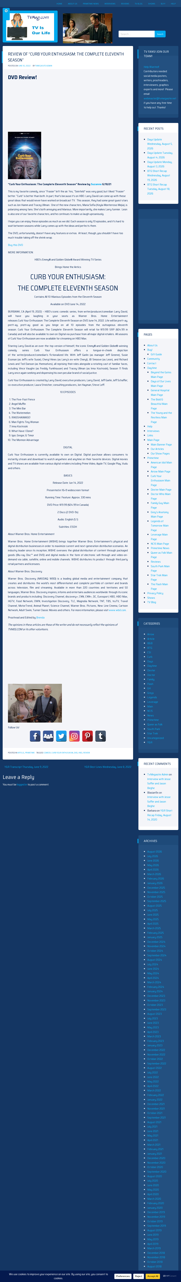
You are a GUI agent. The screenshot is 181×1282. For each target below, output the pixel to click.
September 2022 (156, 1063)
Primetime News (91, 3)
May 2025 (153, 919)
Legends (152, 697)
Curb (149, 657)
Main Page (153, 440)
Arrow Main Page (160, 471)
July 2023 (152, 1018)
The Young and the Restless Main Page (161, 417)
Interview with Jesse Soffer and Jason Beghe (159, 783)
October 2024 (155, 951)
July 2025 (152, 910)
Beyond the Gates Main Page (161, 374)
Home (59, 3)
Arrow (150, 634)
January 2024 (155, 991)
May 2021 (152, 1135)
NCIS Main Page (160, 543)
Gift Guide (156, 354)
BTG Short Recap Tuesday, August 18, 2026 (158, 189)
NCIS (150, 711)
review (86, 752)
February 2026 (155, 878)
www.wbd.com (117, 610)
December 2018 (156, 1253)
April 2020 (153, 1194)
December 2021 (156, 1104)
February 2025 (155, 933)
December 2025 (156, 887)
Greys (150, 693)
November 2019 (156, 1217)
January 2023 (154, 1045)
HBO (80, 752)
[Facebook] (35, 736)
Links (150, 435)
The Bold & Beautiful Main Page (159, 404)
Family (150, 679)
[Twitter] (61, 736)
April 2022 (153, 1086)
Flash (150, 684)
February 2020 (155, 1203)
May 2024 (153, 973)
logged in (22, 784)
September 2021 (156, 1117)
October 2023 (155, 1005)
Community (153, 359)
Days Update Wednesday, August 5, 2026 (160, 144)
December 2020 (156, 1158)
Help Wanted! (151, 67)
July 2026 (152, 856)
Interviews (109, 3)
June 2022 (153, 1077)
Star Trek (152, 733)
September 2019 (156, 1226)
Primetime (30, 752)
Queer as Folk (154, 724)
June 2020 (153, 1185)
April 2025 (153, 923)
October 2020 (155, 1167)
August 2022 (154, 1068)
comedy (47, 752)
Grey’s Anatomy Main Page (160, 514)
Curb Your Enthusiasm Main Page (160, 480)
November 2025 (156, 892)
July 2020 (152, 1180)
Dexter (151, 670)
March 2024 (154, 982)
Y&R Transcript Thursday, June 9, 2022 (26, 767)
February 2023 (155, 1041)
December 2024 (156, 942)
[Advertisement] (143, 16)
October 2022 (155, 1059)
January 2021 (154, 1153)
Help (173, 3)
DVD (76, 752)
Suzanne (96, 184)
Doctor (151, 675)
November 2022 (156, 1054)
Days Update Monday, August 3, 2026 (159, 164)
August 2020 (154, 1176)
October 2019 (155, 1221)
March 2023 (154, 1036)
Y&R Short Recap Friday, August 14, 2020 (159, 815)
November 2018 (156, 1257)
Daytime (152, 368)
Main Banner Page (161, 444)
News (150, 715)
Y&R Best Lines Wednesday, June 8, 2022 (107, 767)
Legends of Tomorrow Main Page (160, 525)
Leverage (152, 702)
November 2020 (156, 1162)
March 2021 (153, 1144)
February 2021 (155, 1149)
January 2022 (154, 1099)
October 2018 (155, 1262)
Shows (151, 3)
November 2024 (156, 946)
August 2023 (154, 1014)
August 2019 (154, 1230)
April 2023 (153, 1032)
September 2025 (156, 901)
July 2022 (152, 1072)
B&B (150, 643)
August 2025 (154, 905)
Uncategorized (155, 738)
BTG (149, 648)
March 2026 (154, 874)
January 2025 (154, 937)
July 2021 (152, 1126)
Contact (151, 363)
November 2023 (156, 1000)
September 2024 (157, 955)
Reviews (125, 3)
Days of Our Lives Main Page (161, 383)
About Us (72, 3)
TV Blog (138, 3)
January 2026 (155, 883)
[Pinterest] (87, 736)
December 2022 (156, 1050)
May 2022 (153, 1081)
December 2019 (156, 1212)
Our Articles (157, 449)
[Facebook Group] (48, 736)
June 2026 (153, 860)
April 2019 (152, 1244)
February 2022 (155, 1095)
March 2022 (154, 1090)
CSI (149, 652)
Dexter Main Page (161, 489)
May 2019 (153, 1239)
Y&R (149, 742)
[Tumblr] (100, 736)
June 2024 (153, 969)
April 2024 (153, 978)
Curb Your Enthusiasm (62, 752)
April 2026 (153, 869)
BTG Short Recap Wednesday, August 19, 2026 (158, 175)
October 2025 (155, 896)
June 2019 (153, 1235)
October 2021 (154, 1113)
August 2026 (154, 851)
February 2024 (155, 987)
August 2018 (154, 1266)
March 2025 (154, 928)
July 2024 (152, 964)
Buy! (163, 3)
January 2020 (155, 1208)
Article (20, 752)
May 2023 (153, 1027)
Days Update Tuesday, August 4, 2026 (160, 155)
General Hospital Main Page (160, 392)
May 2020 (153, 1189)
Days (150, 661)
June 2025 (153, 914)
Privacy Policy (155, 593)
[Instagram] (74, 736)
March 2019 (154, 1248)
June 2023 (153, 1023)
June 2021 (152, 1131)
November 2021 (156, 1108)
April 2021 (152, 1140)
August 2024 (154, 960)
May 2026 (153, 865)
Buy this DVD (15, 245)
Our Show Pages (160, 453)
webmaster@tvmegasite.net (160, 98)
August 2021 (154, 1122)
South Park (153, 729)
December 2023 (156, 996)
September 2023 (156, 1009)
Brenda (40, 617)
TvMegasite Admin (43, 65)
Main (150, 706)
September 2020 (156, 1171)
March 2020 (154, 1199)
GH (149, 688)
